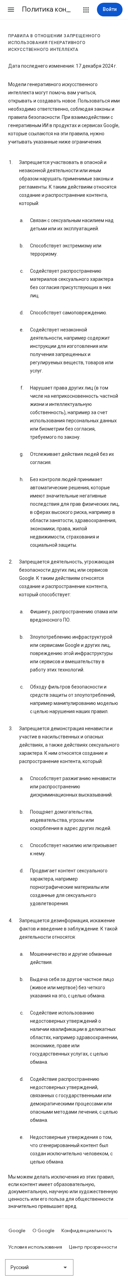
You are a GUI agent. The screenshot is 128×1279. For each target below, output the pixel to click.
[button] (11, 9)
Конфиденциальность (86, 1230)
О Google (43, 1230)
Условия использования (35, 1247)
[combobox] (39, 1267)
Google (17, 1230)
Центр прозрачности (93, 1247)
